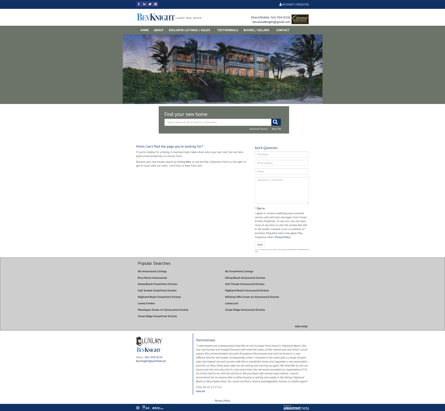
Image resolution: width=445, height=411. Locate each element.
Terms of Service (304, 249)
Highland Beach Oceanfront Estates (159, 297)
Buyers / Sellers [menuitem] (256, 30)
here (188, 161)
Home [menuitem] (144, 30)
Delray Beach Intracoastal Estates (245, 277)
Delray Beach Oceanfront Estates (157, 284)
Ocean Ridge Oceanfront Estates (157, 316)
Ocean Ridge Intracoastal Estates (245, 309)
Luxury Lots (231, 303)
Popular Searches (154, 263)
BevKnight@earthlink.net (151, 361)
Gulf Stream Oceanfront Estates (157, 290)
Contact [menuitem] (282, 30)
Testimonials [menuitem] (227, 30)
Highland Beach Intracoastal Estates (247, 290)
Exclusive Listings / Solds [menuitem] (189, 30)
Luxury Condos (146, 303)
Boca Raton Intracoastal (152, 277)
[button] (276, 122)
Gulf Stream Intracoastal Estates (245, 284)
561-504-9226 (280, 17)
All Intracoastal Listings (152, 271)
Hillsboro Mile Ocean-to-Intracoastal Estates (252, 297)
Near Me (276, 128)
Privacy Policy (282, 237)
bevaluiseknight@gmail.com (271, 22)
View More (301, 326)
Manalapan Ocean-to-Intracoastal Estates (163, 309)
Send (259, 244)
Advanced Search (258, 128)
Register (303, 4)
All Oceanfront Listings (239, 271)
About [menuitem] (159, 30)
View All (200, 391)
